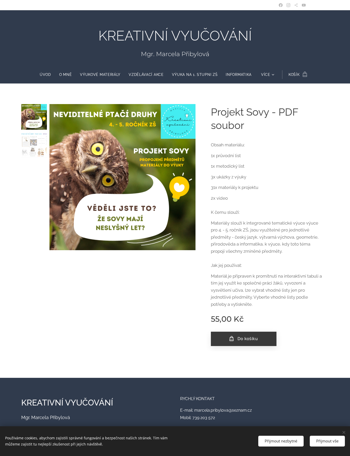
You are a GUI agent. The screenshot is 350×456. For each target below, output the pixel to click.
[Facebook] (280, 5)
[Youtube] (304, 5)
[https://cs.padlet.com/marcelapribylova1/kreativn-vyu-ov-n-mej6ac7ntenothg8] (296, 5)
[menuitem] (47, 74)
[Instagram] (288, 5)
